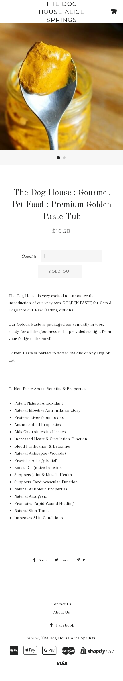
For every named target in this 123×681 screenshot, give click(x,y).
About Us (61, 612)
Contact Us (61, 604)
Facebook (64, 625)
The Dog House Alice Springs (62, 12)
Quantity (29, 256)
